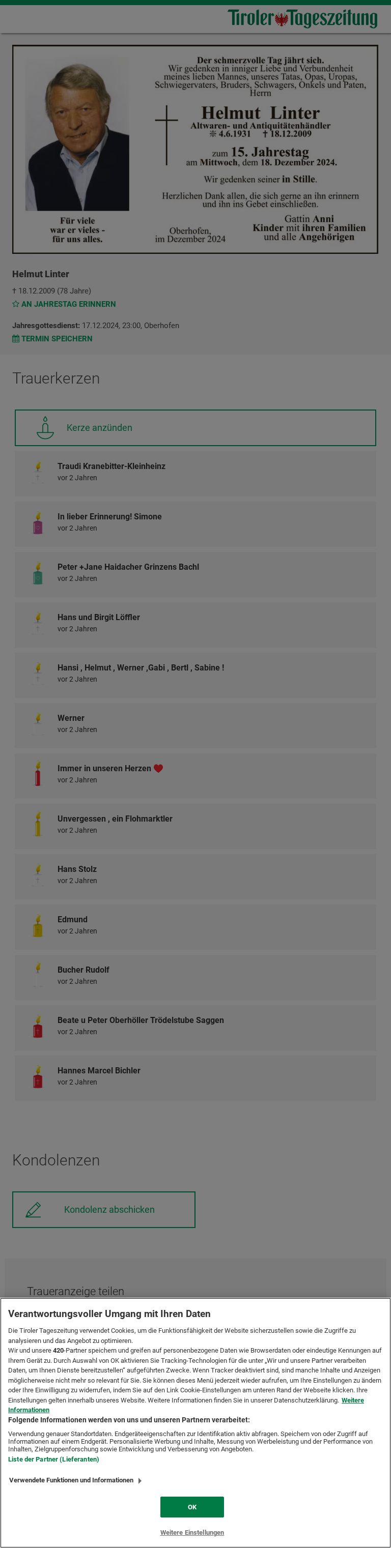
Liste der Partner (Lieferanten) (53, 1459)
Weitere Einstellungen (192, 1532)
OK (192, 1507)
